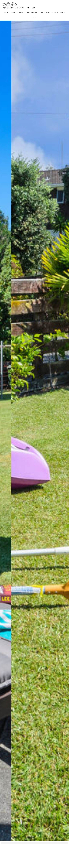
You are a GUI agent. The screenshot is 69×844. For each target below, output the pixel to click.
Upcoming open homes (35, 12)
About (13, 12)
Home (6, 12)
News (62, 12)
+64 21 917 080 (19, 7)
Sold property (52, 12)
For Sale (21, 12)
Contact (34, 17)
